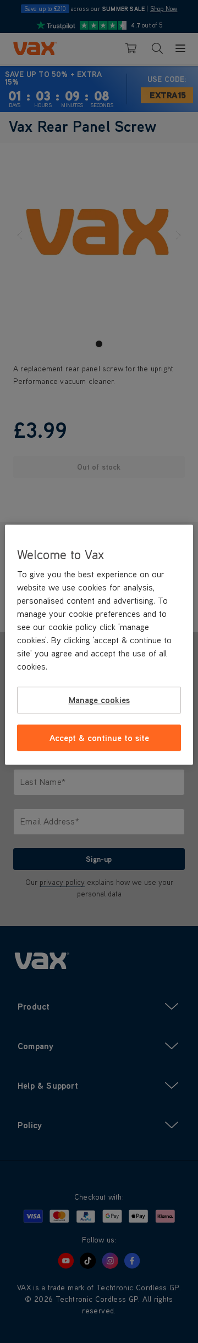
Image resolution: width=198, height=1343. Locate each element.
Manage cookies (99, 700)
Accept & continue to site (99, 737)
